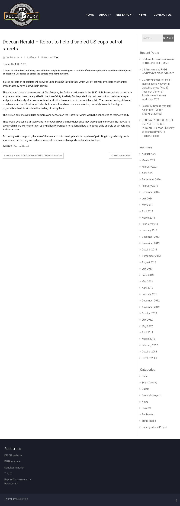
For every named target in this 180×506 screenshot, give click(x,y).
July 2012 (147, 319)
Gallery (145, 389)
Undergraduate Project (154, 427)
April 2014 (147, 211)
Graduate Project (151, 395)
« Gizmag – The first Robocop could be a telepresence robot (33, 155)
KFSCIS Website (13, 455)
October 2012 (149, 313)
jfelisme (32, 57)
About (104, 14)
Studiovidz (22, 498)
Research (123, 14)
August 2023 (149, 153)
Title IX (8, 473)
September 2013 (151, 255)
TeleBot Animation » (120, 155)
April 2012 (147, 332)
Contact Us (163, 14)
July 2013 (147, 268)
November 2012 (151, 307)
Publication (148, 414)
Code (145, 376)
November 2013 (151, 243)
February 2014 (150, 224)
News (143, 14)
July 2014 (147, 198)
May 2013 (147, 281)
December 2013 (151, 236)
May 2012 (147, 326)
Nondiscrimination (14, 467)
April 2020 (147, 173)
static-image (149, 420)
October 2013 (149, 249)
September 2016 (151, 179)
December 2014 (151, 192)
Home (90, 14)
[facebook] (175, 501)
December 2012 (151, 300)
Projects (146, 408)
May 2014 (147, 204)
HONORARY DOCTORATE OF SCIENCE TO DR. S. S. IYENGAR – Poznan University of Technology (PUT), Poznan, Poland (158, 128)
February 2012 (150, 345)
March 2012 (148, 338)
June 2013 (148, 275)
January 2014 (149, 230)
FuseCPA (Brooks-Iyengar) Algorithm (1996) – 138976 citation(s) (156, 109)
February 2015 (150, 185)
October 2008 (149, 351)
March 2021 (148, 160)
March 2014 (148, 217)
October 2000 (149, 358)
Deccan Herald (21, 146)
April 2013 (147, 287)
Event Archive (149, 382)
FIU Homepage (12, 461)
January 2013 (149, 294)
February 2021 (150, 166)
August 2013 (149, 262)
